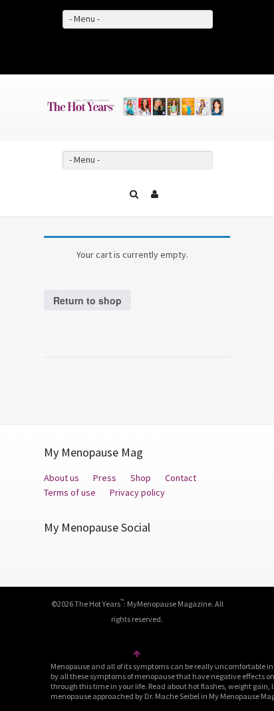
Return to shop (87, 300)
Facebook (118, 49)
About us (61, 478)
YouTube (156, 49)
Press (104, 478)
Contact (180, 478)
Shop (140, 478)
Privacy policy (137, 492)
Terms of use (71, 492)
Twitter (137, 49)
